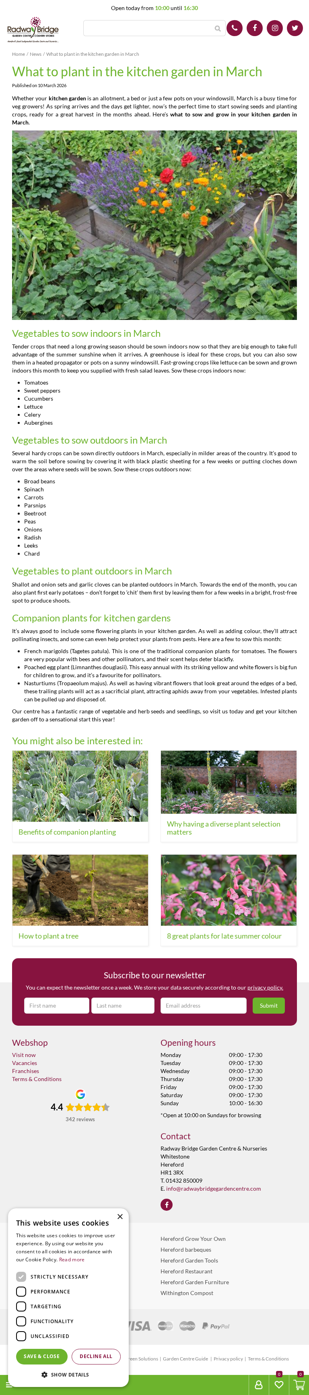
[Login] (259, 1385)
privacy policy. (265, 987)
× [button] (120, 1217)
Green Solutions (141, 1359)
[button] (68, 1374)
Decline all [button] (96, 1356)
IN (275, 28)
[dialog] (68, 1297)
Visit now (24, 1054)
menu (24, 1384)
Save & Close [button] (42, 1356)
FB (255, 28)
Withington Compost (187, 1292)
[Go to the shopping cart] (299, 1385)
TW (295, 28)
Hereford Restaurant (186, 1271)
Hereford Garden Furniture (195, 1282)
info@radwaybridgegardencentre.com (213, 1188)
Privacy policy (228, 1359)
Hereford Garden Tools (189, 1260)
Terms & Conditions (37, 1078)
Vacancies (24, 1062)
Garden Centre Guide (186, 1359)
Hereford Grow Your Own (193, 1238)
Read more (72, 1259)
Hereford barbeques (186, 1249)
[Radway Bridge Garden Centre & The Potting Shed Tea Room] (33, 30)
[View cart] (299, 1385)
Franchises (25, 1070)
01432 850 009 (235, 28)
